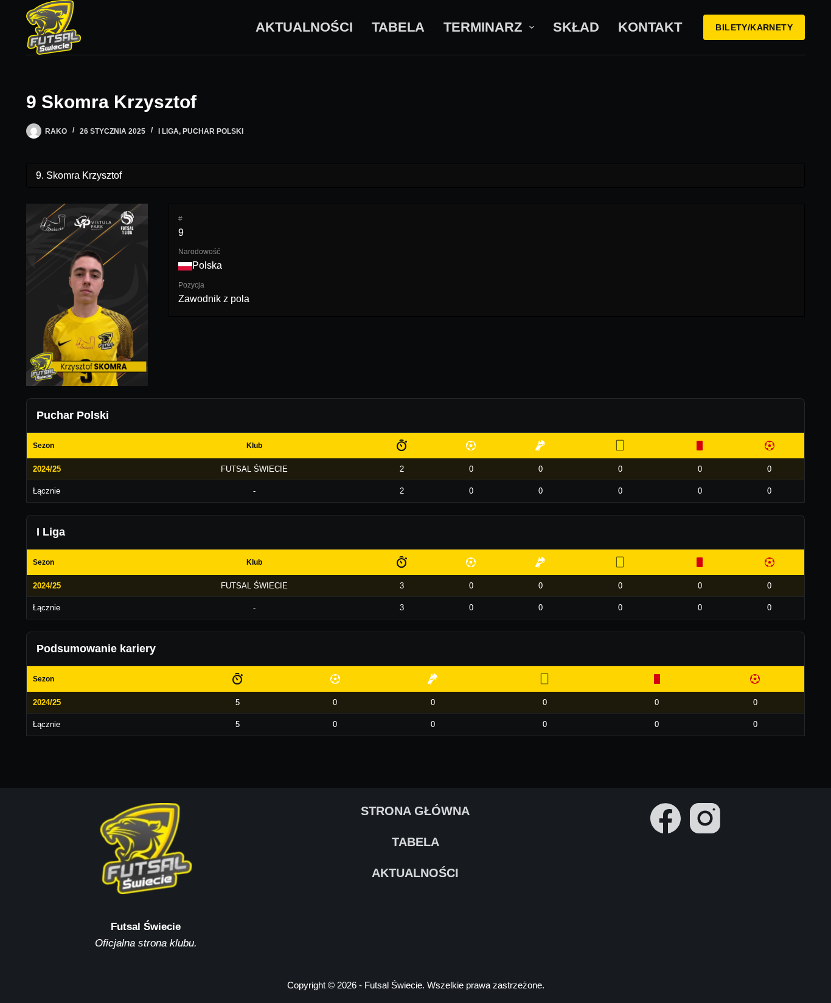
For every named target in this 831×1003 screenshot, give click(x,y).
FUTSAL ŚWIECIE (254, 469)
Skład (576, 27)
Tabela (398, 27)
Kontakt (650, 27)
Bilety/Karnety (754, 27)
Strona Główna (415, 811)
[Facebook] (665, 818)
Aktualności (304, 27)
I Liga (168, 131)
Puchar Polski (213, 131)
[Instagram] (705, 818)
